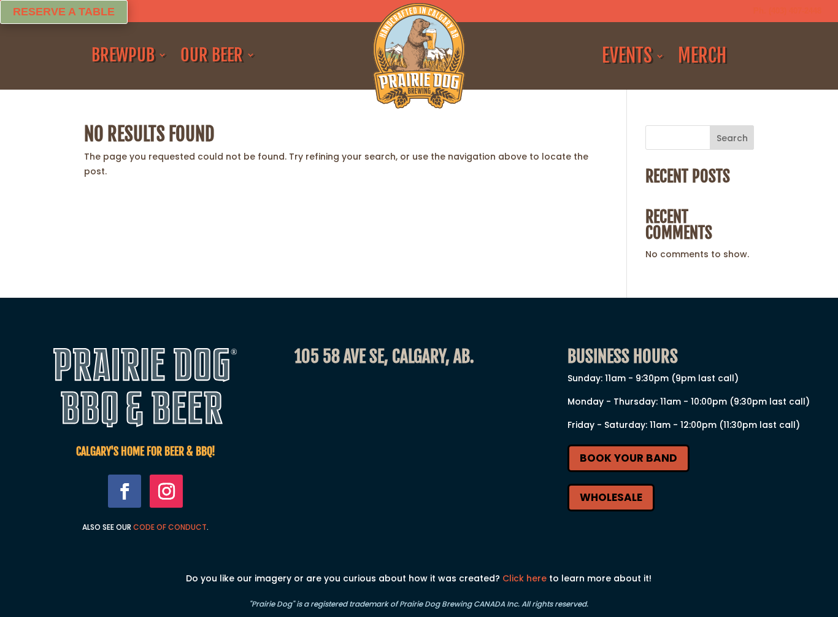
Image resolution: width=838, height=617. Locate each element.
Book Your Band (628, 458)
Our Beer (211, 55)
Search (732, 138)
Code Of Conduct (170, 527)
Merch (702, 56)
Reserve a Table (64, 12)
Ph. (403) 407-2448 (787, 10)
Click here (524, 578)
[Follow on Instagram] (166, 491)
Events (627, 56)
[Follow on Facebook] (124, 491)
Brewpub (123, 55)
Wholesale (611, 497)
